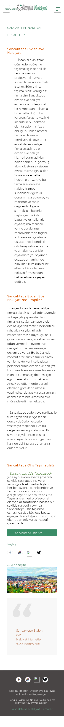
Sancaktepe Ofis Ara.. (29, 533)
